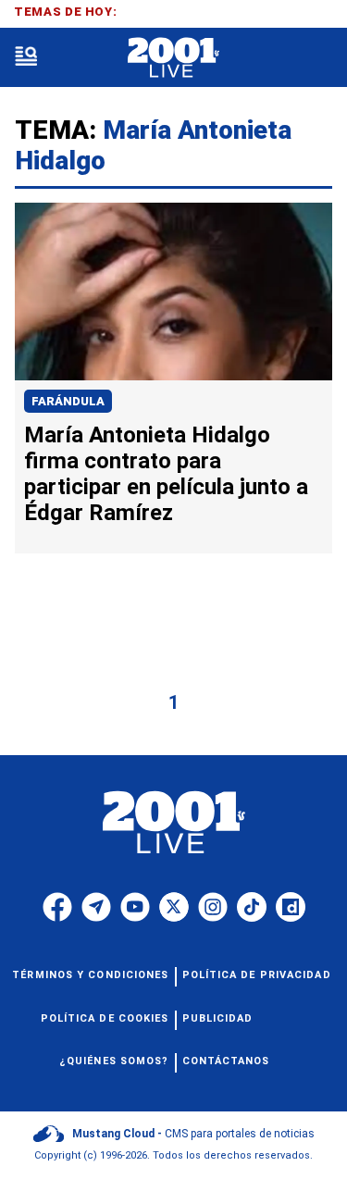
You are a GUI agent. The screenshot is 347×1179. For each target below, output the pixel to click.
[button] (26, 57)
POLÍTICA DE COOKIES (105, 1018)
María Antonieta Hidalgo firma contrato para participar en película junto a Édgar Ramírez (166, 474)
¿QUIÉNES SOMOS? (114, 1061)
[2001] (173, 58)
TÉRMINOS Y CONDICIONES (90, 975)
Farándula (68, 401)
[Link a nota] (173, 291)
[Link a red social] (57, 907)
